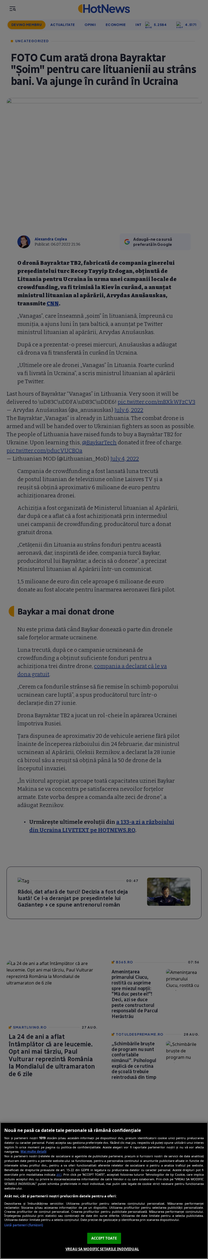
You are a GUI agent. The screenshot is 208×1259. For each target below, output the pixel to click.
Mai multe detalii (33, 1151)
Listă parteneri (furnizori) (23, 1225)
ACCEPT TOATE (104, 1238)
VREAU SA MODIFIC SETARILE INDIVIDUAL (102, 1249)
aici (58, 1174)
